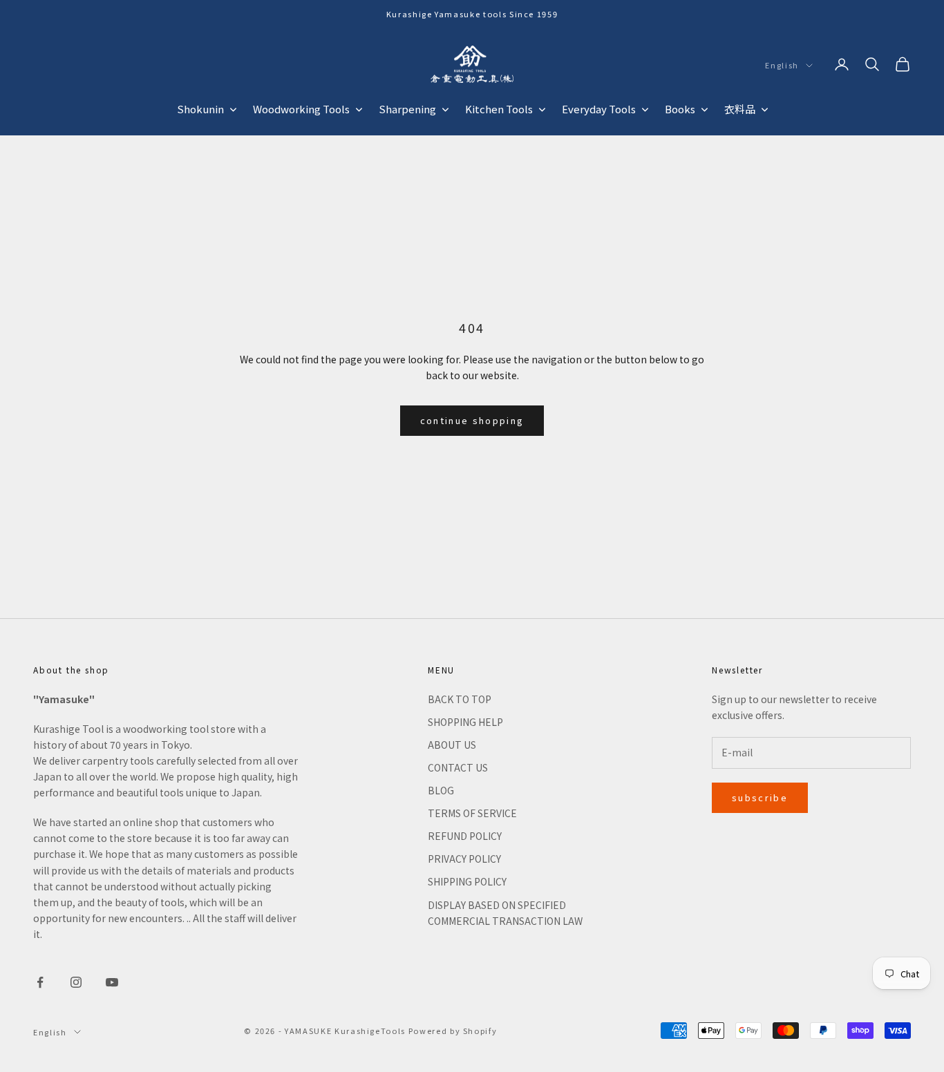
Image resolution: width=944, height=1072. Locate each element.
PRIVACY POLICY (464, 858)
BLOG (441, 790)
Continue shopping (472, 420)
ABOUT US (452, 745)
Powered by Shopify (453, 1030)
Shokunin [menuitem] (200, 109)
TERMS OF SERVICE (472, 813)
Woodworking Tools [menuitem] (301, 109)
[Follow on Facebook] (40, 982)
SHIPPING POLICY (467, 881)
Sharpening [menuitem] (407, 109)
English (782, 65)
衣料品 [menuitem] (739, 109)
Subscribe (760, 797)
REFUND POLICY (465, 836)
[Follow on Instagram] (76, 982)
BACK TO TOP (459, 699)
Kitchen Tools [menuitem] (499, 109)
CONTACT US (458, 767)
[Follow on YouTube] (112, 982)
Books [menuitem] (680, 109)
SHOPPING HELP (465, 722)
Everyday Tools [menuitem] (599, 109)
